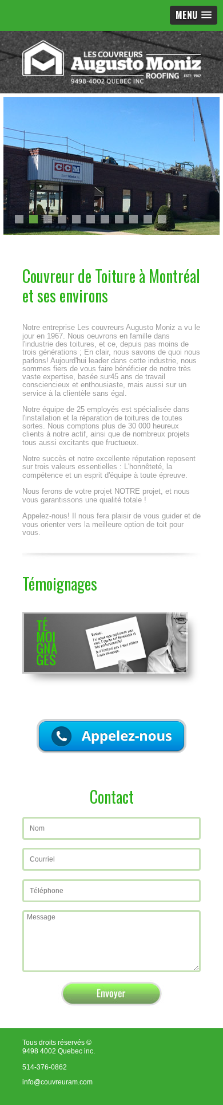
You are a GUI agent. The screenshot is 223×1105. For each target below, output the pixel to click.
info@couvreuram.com (57, 1082)
